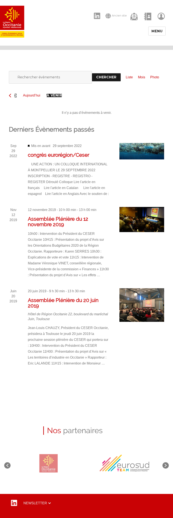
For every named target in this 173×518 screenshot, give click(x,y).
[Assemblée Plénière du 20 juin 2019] (141, 305)
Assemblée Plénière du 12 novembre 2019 (58, 221)
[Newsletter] (134, 16)
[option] (48, 463)
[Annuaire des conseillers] (148, 16)
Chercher (106, 77)
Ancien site (119, 15)
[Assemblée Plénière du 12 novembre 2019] (141, 219)
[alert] (86, 112)
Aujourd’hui (31, 95)
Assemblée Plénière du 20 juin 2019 (63, 303)
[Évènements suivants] (15, 96)
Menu (156, 31)
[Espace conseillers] (162, 16)
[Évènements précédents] (10, 96)
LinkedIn (95, 12)
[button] (7, 465)
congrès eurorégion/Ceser (58, 155)
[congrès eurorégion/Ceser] (141, 151)
